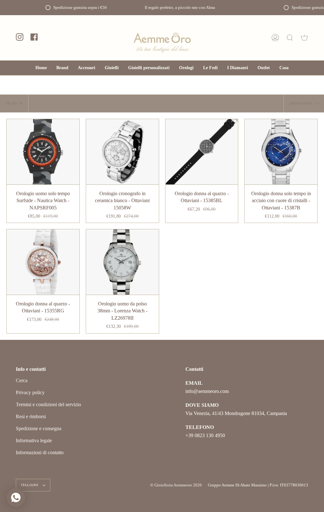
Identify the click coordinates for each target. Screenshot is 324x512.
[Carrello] (304, 37)
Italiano (30, 485)
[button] (86, 68)
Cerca (22, 380)
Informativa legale (34, 440)
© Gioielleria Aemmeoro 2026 (176, 485)
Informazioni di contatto (40, 452)
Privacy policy (30, 392)
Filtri (11, 103)
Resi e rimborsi (31, 416)
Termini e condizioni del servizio (48, 404)
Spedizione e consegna (38, 428)
